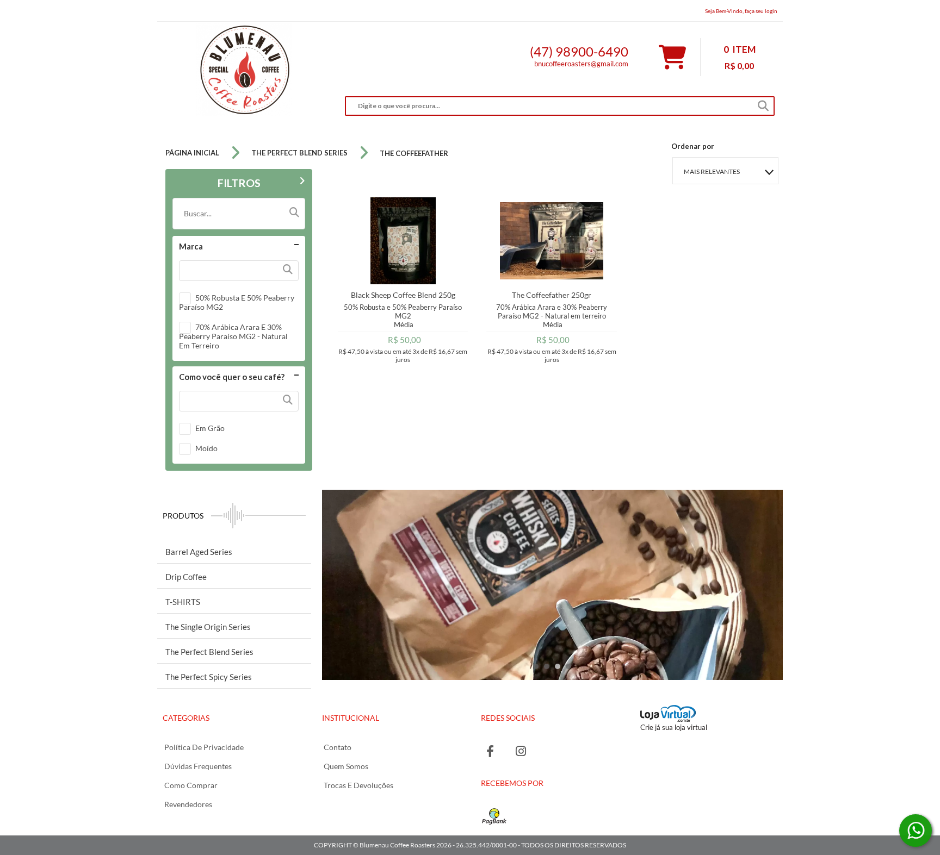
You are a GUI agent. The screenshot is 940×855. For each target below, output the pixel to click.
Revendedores (188, 804)
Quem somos (346, 766)
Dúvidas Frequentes (198, 766)
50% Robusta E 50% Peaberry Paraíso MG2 (236, 302)
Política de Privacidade (204, 747)
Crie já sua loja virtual (673, 727)
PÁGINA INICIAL (192, 153)
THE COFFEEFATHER (414, 153)
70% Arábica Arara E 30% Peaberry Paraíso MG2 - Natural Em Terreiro (233, 336)
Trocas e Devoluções (358, 785)
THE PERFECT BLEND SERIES (299, 153)
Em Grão (210, 428)
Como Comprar (191, 785)
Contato (337, 747)
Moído (206, 448)
